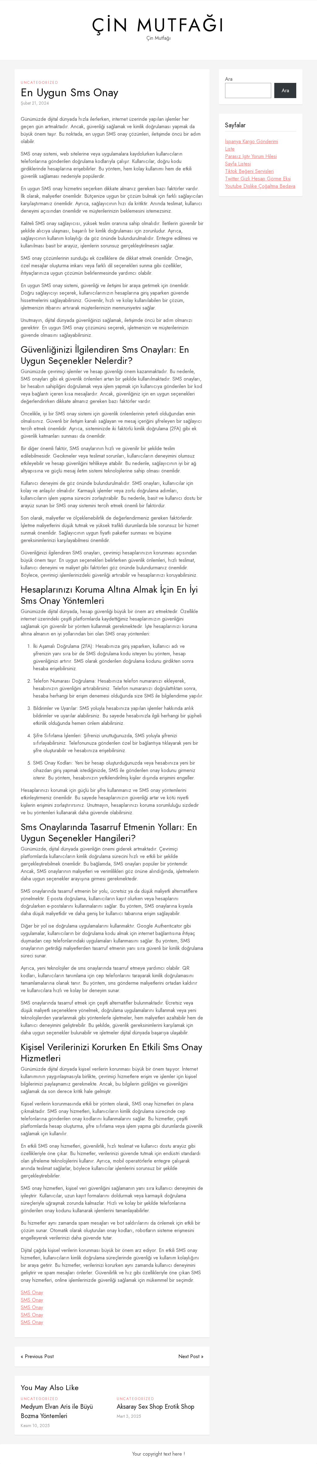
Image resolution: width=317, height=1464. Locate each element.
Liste (230, 148)
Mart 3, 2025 (129, 1416)
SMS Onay (32, 1292)
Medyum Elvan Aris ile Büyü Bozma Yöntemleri (57, 1411)
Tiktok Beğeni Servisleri (249, 171)
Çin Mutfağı (158, 25)
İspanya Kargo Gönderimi (251, 141)
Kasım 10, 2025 (35, 1425)
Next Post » (190, 1356)
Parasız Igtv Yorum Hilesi (251, 156)
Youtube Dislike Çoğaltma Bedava (260, 186)
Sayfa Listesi (238, 163)
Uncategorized (39, 82)
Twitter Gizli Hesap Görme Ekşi (258, 178)
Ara (228, 79)
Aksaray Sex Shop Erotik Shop (155, 1406)
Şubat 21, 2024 (35, 103)
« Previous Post (37, 1356)
